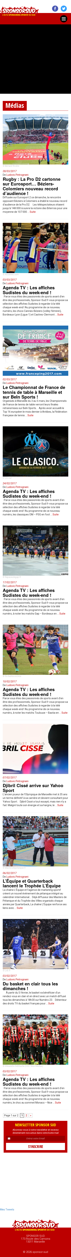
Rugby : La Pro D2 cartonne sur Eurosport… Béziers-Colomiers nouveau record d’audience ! (31, 186)
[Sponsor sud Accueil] (35, 1226)
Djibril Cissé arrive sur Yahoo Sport (33, 787)
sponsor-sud (19, 12)
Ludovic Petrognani (17, 174)
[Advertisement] (35, 57)
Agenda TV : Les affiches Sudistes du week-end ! (29, 289)
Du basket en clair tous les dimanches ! (30, 986)
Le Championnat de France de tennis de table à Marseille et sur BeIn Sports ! (34, 392)
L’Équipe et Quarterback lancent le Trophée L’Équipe (32, 883)
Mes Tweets (7, 1209)
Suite (33, 211)
